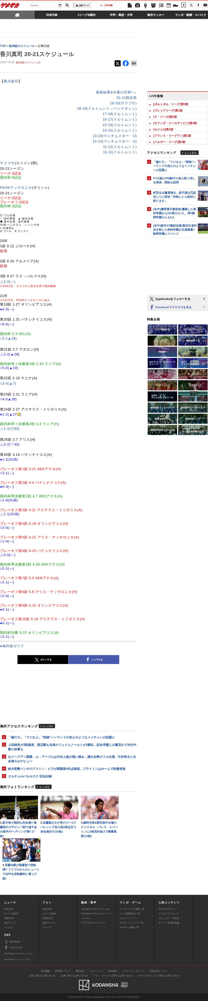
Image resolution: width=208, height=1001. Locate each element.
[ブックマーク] (184, 5)
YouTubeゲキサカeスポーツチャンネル (96, 915)
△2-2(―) (8, 282)
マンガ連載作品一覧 (130, 913)
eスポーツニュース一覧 (131, 922)
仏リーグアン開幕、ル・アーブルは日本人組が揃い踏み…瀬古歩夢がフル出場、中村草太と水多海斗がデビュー (72, 759)
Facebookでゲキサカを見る (173, 307)
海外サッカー (10, 922)
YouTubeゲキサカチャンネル (95, 909)
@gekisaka (14, 941)
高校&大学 (9, 918)
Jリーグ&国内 (11, 913)
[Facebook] (198, 5)
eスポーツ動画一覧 (129, 927)
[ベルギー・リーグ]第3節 (169, 142)
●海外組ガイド (12, 646)
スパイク (8, 927)
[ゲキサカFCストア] (176, 6)
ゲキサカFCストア (167, 909)
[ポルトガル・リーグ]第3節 (170, 104)
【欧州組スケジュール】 (28, 62)
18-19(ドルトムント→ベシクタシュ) (107, 108)
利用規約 (112, 971)
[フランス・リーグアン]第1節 (172, 135)
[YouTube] (205, 5)
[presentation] (17, 15)
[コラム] (145, 5)
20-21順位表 (126, 98)
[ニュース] (130, 5)
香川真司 (11, 81)
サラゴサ (7, 163)
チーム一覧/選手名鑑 (168, 922)
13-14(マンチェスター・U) (115, 136)
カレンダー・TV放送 (168, 918)
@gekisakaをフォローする (172, 298)
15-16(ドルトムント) (120, 125)
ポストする (46, 659)
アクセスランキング (168, 913)
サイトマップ (96, 971)
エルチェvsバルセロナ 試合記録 (30, 776)
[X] (191, 5)
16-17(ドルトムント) (120, 119)
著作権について (62, 971)
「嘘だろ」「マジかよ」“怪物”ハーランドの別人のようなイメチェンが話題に (61, 737)
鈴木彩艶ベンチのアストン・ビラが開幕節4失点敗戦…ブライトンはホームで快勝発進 (67, 768)
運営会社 (80, 971)
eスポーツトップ (128, 918)
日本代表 (8, 909)
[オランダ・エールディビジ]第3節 (175, 123)
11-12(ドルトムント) (120, 147)
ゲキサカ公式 (16, 947)
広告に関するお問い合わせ (42, 975)
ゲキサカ (10, 6)
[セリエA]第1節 (163, 129)
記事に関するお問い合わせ (74, 975)
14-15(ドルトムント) (120, 130)
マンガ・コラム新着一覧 (132, 909)
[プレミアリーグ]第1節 (168, 110)
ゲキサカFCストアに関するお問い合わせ (158, 975)
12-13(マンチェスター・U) (115, 141)
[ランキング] (161, 5)
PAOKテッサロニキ (16, 188)
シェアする (97, 659)
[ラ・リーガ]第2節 (165, 116)
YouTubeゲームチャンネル (17, 959)
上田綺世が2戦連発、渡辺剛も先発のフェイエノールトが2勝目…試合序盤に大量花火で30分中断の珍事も (72, 747)
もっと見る (48, 726)
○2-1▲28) (8, 338)
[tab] (17, 15)
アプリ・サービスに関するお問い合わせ (113, 975)
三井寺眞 (108, 5)
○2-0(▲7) (8, 383)
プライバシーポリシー (133, 971)
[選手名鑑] (153, 5)
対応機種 (45, 971)
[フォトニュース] (137, 5)
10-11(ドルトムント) (120, 152)
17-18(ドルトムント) (120, 114)
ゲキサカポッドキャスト (93, 922)
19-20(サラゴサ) (123, 103)
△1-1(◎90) (10, 429)
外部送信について (158, 971)
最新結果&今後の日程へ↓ (116, 92)
